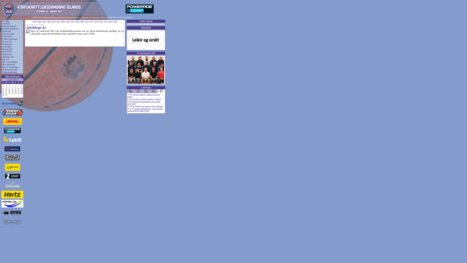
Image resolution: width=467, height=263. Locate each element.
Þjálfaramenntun (9, 39)
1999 (34, 21)
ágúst (10, 80)
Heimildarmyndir (10, 70)
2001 (44, 21)
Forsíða (5, 21)
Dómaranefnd (8, 34)
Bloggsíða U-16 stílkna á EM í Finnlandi (147, 106)
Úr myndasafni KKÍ (146, 53)
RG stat (5, 59)
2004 (58, 21)
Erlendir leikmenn (10, 29)
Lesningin (146, 88)
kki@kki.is (128, 17)
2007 (72, 21)
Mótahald (6, 31)
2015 (110, 21)
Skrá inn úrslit (8, 65)
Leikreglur (6, 47)
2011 (91, 21)
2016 (115, 21)
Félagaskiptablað (9, 72)
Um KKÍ (6, 24)
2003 (53, 21)
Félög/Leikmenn (9, 26)
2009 (82, 21)
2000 (39, 21)
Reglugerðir (7, 49)
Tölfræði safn (8, 57)
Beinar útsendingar (10, 67)
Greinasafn (7, 42)
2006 (68, 21)
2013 (101, 21)
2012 (96, 21)
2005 (63, 21)
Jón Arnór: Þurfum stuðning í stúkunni (146, 99)
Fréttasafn (6, 36)
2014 (106, 21)
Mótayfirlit (7, 52)
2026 (15, 80)
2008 (77, 21)
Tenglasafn (7, 54)
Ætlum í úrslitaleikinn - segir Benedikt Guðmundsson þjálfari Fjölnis (145, 110)
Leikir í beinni (146, 21)
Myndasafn (7, 44)
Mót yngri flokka (9, 62)
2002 (49, 21)
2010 (87, 21)
